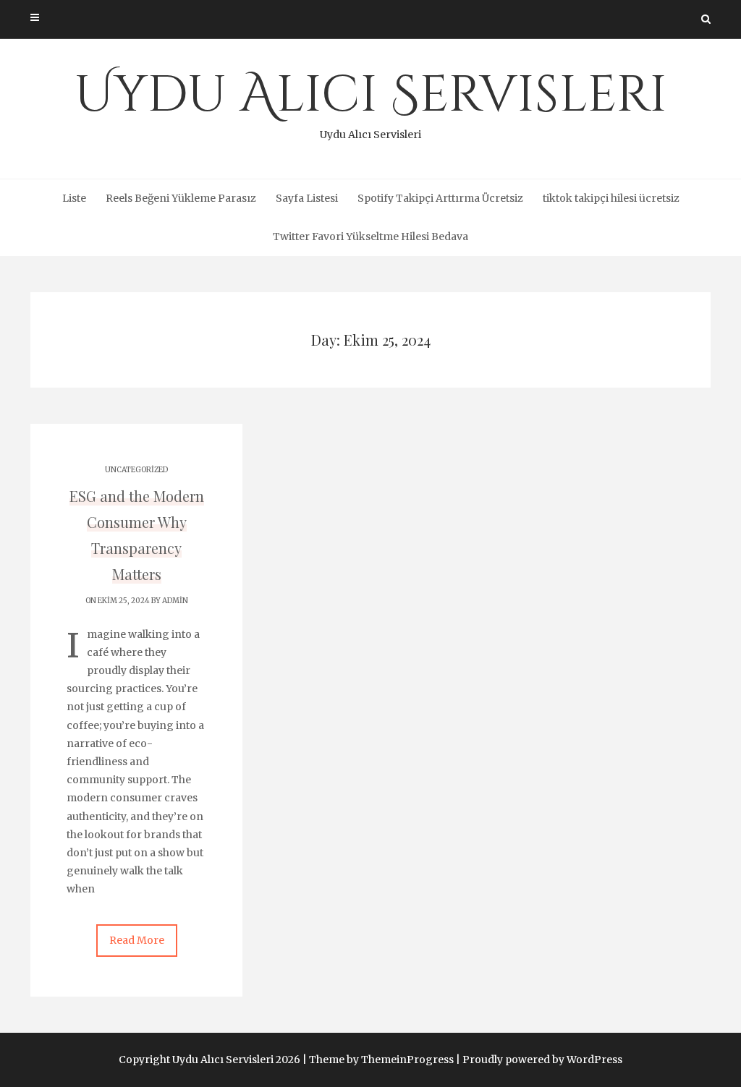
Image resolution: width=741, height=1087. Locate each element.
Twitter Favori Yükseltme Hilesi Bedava (370, 236)
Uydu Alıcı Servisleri (371, 101)
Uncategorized (136, 469)
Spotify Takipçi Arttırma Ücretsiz (440, 198)
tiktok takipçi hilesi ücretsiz (611, 198)
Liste (74, 198)
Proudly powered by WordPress (542, 1059)
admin (175, 600)
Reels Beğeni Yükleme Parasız (181, 198)
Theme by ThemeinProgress (381, 1059)
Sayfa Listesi (307, 198)
